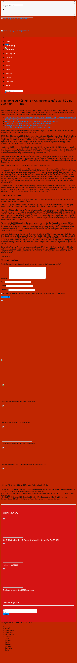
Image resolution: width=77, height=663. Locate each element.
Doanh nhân (10, 50)
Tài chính (9, 58)
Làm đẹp (9, 77)
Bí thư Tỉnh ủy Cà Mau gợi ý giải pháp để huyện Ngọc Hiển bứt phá (28, 127)
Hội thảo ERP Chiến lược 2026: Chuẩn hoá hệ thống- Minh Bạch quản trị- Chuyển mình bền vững (34, 497)
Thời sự (8, 62)
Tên (2, 282)
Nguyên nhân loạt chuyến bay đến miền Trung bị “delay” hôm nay (27, 125)
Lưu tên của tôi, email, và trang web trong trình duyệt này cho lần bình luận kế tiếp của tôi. (34, 293)
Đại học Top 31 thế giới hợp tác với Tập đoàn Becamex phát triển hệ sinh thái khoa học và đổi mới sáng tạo (38, 489)
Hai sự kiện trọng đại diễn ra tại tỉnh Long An (16, 422)
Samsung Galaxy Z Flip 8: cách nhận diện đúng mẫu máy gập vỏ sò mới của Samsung (30, 499)
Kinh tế (8, 42)
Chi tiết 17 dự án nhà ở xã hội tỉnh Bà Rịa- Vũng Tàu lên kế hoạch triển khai (25, 485)
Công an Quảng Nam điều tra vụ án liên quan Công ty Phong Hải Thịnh (24, 464)
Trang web (4, 289)
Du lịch (8, 69)
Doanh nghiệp (10, 46)
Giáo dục (9, 65)
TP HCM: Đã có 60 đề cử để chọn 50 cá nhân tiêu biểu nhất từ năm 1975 (30, 123)
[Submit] (5, 6)
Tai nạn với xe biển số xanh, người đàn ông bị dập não (18, 443)
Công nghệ (9, 81)
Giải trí (8, 85)
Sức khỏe (9, 73)
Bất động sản (10, 54)
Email (3, 286)
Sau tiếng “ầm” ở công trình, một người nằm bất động (18, 401)
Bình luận (4, 279)
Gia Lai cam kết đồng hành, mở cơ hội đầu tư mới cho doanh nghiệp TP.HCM (31, 121)
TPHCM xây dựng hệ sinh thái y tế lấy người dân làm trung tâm (22, 491)
